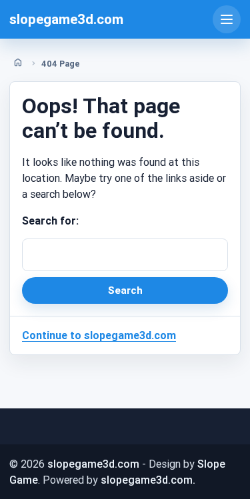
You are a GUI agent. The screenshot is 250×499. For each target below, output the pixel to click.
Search (125, 290)
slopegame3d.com (66, 19)
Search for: (50, 220)
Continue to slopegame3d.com (99, 335)
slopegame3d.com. (148, 479)
